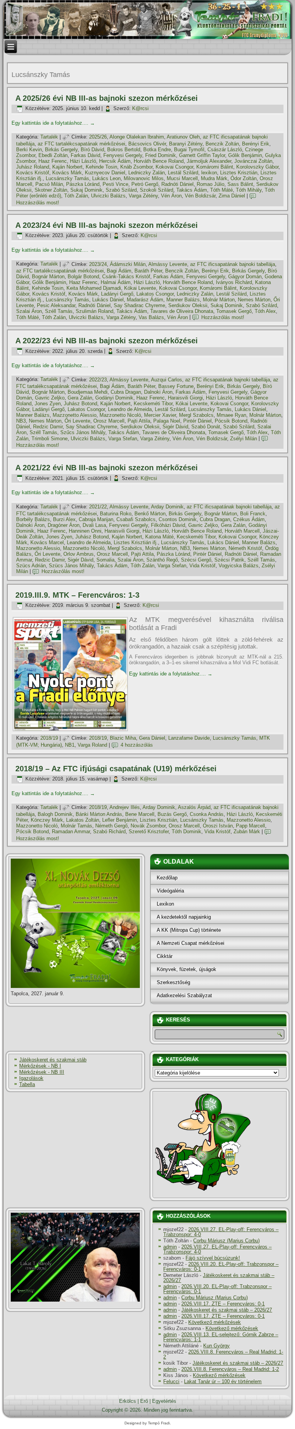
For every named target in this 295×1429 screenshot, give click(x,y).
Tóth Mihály (249, 190)
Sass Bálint (240, 184)
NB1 (70, 745)
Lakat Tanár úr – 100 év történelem (223, 1381)
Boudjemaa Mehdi (88, 392)
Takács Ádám (191, 190)
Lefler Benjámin (119, 820)
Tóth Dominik (186, 831)
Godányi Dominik (114, 398)
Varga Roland (92, 745)
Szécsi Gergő (196, 560)
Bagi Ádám (119, 271)
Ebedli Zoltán (53, 155)
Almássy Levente (167, 264)
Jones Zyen (48, 403)
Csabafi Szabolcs (136, 519)
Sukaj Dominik (86, 190)
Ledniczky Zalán (146, 172)
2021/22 (98, 507)
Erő (144, 1401)
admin (170, 1247)
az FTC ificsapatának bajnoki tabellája (232, 264)
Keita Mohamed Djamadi (93, 288)
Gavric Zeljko (50, 398)
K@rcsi (140, 108)
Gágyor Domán (245, 276)
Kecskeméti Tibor (153, 403)
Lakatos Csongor (155, 294)
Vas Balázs (151, 317)
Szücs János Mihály (71, 565)
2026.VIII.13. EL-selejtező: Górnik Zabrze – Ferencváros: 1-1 (220, 1337)
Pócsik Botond (231, 421)
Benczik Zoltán (222, 144)
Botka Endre (157, 149)
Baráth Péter (148, 271)
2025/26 (98, 137)
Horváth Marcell (242, 531)
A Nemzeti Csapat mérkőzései (190, 943)
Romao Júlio (210, 184)
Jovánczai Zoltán (253, 161)
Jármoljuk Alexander (209, 161)
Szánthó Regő (162, 560)
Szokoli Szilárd (156, 190)
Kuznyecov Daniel (105, 172)
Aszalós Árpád (194, 807)
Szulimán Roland (94, 311)
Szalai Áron (29, 311)
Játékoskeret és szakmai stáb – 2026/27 (218, 1277)
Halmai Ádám (116, 282)
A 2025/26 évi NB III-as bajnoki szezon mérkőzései (106, 98)
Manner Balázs (183, 300)
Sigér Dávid (175, 427)
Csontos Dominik (178, 519)
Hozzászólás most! (37, 203)
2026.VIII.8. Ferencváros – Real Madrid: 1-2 (223, 1354)
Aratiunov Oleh (183, 137)
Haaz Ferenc (52, 161)
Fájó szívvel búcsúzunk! (213, 1258)
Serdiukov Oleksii (187, 305)
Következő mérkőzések (214, 1322)
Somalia (105, 560)
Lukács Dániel (108, 300)
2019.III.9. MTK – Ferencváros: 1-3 (77, 595)
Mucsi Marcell (182, 178)
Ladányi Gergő (117, 294)
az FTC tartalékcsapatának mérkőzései (81, 144)
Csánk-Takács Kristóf (126, 276)
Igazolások (31, 1078)
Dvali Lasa (94, 525)
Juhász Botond (80, 403)
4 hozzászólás (137, 745)
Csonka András (207, 814)
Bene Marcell (139, 814)
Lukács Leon (106, 178)
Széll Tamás (59, 311)
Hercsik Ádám (115, 161)
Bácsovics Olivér (147, 144)
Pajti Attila (139, 421)
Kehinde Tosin (101, 167)
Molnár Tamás (76, 826)
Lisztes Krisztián (238, 172)
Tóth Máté (221, 190)
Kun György (216, 1346)
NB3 (21, 421)
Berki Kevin (29, 149)
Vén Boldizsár (200, 196)
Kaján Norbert (67, 167)
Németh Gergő (111, 826)
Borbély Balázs (33, 519)
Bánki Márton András (99, 814)
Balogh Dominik (55, 814)
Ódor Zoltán (243, 178)
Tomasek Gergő (234, 311)
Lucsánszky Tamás (67, 178)
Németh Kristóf (245, 548)
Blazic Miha (123, 738)
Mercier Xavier (160, 415)
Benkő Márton (150, 513)
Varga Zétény (143, 196)
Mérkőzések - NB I (40, 1066)
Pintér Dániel (197, 421)
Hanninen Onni (85, 531)
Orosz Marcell (108, 421)
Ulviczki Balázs (108, 196)
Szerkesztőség (173, 982)
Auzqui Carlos (166, 380)
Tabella (27, 1084)
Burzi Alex (64, 519)
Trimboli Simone (49, 438)
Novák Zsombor (148, 826)
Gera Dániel (152, 738)
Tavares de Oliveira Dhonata (181, 311)
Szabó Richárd (109, 831)
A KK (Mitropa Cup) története (189, 930)
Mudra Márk (214, 178)
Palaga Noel (166, 421)
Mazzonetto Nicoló (120, 415)
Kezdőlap (167, 878)
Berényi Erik (255, 144)
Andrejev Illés (124, 807)
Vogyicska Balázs (239, 565)
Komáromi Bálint (214, 167)
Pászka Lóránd (82, 184)
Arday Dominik (167, 507)
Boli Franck (252, 513)
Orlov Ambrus (78, 554)
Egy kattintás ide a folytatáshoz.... (53, 123)
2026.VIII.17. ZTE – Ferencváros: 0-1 (223, 1304)
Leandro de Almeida (130, 409)
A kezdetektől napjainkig (184, 917)
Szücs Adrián (31, 565)
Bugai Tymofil (189, 149)
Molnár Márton (219, 300)
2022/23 (98, 380)
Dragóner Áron (64, 525)
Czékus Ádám (249, 519)
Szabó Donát (205, 427)
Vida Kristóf (202, 565)
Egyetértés (164, 1401)
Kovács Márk (67, 172)
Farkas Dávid (85, 155)
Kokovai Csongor (174, 167)
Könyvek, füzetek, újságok (186, 969)
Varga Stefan (122, 438)
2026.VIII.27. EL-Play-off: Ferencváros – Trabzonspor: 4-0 (220, 1232)
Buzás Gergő (172, 814)
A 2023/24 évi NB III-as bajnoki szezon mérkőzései (106, 225)
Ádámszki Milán (128, 264)
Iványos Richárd (234, 282)
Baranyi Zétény (185, 144)
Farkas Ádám (168, 276)
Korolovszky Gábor (257, 167)
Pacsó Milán (49, 184)
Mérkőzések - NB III (41, 1072)
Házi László (83, 161)
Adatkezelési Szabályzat (184, 995)
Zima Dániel (232, 196)
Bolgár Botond (83, 276)
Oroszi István (218, 826)
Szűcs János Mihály (82, 432)
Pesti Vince (115, 184)
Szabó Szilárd (121, 190)
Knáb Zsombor (136, 167)
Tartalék (49, 137)
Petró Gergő (144, 184)
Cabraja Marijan (96, 519)
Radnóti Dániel (177, 184)
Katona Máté (159, 537)
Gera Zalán (80, 398)
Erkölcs (127, 1401)
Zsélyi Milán (243, 438)
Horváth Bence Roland (159, 161)
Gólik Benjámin (245, 155)
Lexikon (165, 904)
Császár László (224, 149)
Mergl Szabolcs (196, 415)
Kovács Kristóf (32, 172)
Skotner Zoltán (51, 190)
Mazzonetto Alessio (74, 415)
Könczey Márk (47, 820)
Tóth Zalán (76, 196)
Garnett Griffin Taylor (202, 155)
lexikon (209, 172)
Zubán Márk (247, 831)
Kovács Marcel (47, 542)
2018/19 (49, 738)
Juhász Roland (32, 167)
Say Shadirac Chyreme (139, 305)
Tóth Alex (265, 311)
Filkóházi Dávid (168, 525)
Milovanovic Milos (144, 178)
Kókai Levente (140, 288)
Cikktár (164, 956)
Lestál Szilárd (183, 172)
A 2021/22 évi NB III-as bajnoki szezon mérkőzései (106, 467)
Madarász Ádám (145, 300)
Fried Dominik (160, 155)
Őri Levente (77, 421)
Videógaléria (170, 891)
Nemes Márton (254, 300)
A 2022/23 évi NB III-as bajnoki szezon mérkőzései (106, 340)
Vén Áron (171, 196)
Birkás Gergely (61, 149)
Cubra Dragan (126, 392)
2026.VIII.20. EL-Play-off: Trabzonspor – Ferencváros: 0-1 (220, 1266)
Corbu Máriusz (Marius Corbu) (226, 1240)
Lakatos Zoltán (82, 820)
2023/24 (98, 264)
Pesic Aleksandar (56, 305)
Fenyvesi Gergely (122, 155)
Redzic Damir (48, 427)
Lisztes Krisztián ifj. (136, 542)
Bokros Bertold (123, 149)
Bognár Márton (48, 276)
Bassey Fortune (176, 386)
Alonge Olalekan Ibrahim (136, 137)
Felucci (171, 1381)
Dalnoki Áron (158, 392)
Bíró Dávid (92, 149)
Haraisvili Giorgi (185, 398)
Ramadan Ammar (71, 831)
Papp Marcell (250, 826)
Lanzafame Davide (189, 738)
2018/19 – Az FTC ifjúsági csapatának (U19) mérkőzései (116, 768)
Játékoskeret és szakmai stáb (52, 1060)
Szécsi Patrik (229, 560)
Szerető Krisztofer (149, 831)
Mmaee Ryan (231, 415)
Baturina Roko (115, 513)
